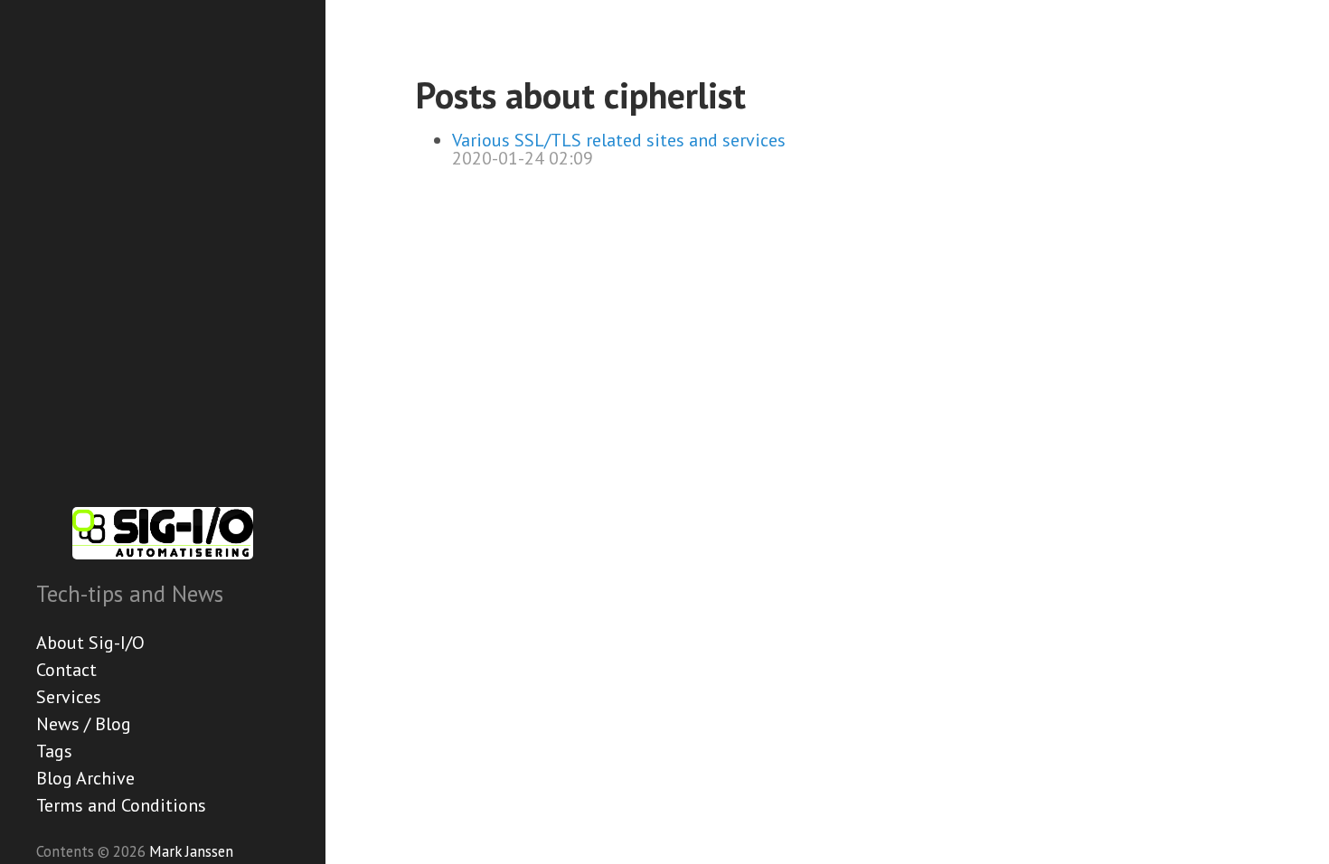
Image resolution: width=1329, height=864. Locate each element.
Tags (54, 751)
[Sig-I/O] (162, 533)
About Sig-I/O (90, 642)
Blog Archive (85, 778)
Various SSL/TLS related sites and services (619, 140)
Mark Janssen (191, 851)
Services (68, 697)
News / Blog (83, 724)
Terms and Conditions (121, 805)
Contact (66, 669)
